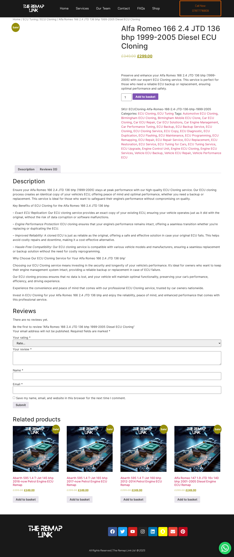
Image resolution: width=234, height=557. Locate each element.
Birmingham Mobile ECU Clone (179, 118)
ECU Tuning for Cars (172, 144)
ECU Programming (198, 135)
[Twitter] (122, 531)
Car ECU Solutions (169, 122)
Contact (124, 8)
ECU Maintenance (171, 135)
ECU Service (147, 144)
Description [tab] (26, 169)
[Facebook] (112, 531)
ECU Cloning (48, 19)
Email (18, 384)
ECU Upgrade (130, 148)
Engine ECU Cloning (185, 148)
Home (64, 8)
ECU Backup (165, 126)
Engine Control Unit (155, 148)
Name (18, 370)
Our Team (103, 8)
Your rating (22, 337)
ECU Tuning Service (201, 144)
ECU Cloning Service (147, 131)
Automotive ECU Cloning (200, 113)
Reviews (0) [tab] (48, 169)
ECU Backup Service (190, 126)
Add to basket (145, 96)
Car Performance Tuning (138, 126)
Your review (22, 349)
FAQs (141, 8)
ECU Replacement (197, 140)
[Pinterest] (183, 531)
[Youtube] (132, 531)
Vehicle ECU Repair (177, 153)
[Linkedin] (152, 531)
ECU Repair (146, 140)
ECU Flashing (148, 135)
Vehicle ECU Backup (149, 153)
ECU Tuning (30, 19)
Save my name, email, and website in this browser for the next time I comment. (71, 398)
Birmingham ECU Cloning (138, 118)
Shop (156, 8)
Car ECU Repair (144, 122)
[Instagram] (142, 531)
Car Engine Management (201, 122)
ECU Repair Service (169, 140)
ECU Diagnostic (191, 131)
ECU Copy (171, 131)
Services (82, 8)
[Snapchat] (162, 531)
